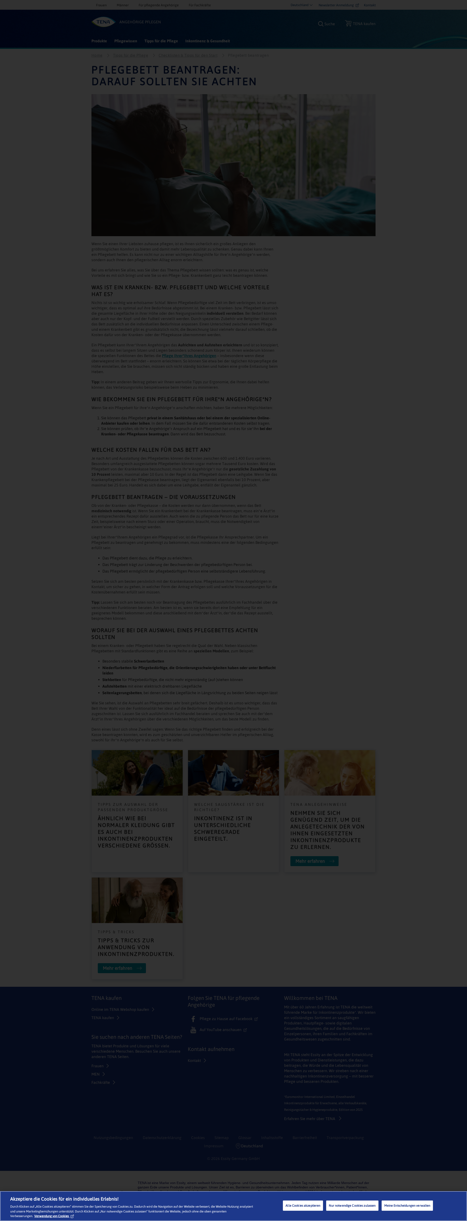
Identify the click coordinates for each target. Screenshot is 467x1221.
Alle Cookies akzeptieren (303, 1205)
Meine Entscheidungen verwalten (407, 1205)
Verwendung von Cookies (51, 1216)
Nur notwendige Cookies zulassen (352, 1205)
